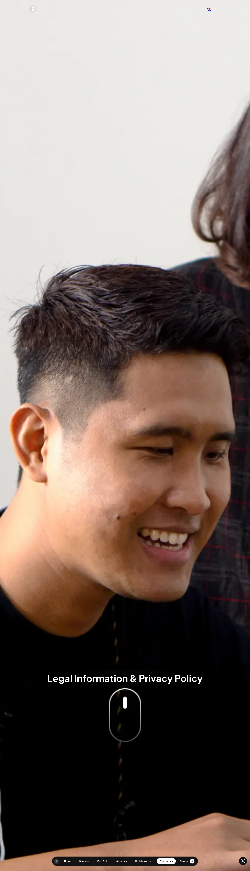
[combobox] (128, 443)
